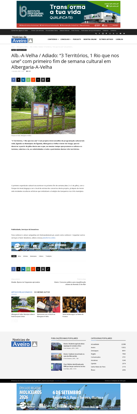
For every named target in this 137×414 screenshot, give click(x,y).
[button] (96, 33)
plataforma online (49, 238)
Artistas (25, 256)
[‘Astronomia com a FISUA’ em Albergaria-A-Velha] (48, 305)
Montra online (90, 39)
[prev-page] (12, 320)
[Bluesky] (124, 33)
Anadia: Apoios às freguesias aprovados (25, 282)
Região (13, 50)
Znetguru (64, 381)
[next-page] (16, 320)
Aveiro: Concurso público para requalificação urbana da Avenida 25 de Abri (70, 283)
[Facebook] (99, 33)
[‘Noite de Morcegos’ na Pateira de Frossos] (74, 305)
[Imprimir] (43, 80)
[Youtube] (120, 33)
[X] (113, 33)
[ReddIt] (33, 80)
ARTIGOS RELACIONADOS (21, 292)
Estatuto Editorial (64, 30)
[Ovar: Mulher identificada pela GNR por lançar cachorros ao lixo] (56, 367)
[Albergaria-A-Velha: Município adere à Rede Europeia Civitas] (23, 305)
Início (13, 47)
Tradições (49, 256)
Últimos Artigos (106, 39)
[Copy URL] (48, 80)
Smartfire (57, 381)
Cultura (41, 256)
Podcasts (77, 39)
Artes (19, 256)
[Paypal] (106, 33)
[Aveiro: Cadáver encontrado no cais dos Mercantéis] (56, 356)
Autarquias (33, 256)
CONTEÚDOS (52, 39)
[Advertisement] (48, 168)
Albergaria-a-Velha (22, 47)
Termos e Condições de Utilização (115, 381)
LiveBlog (119, 39)
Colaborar (105, 30)
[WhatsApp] (117, 33)
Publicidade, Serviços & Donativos (91, 30)
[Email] (38, 80)
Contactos (113, 30)
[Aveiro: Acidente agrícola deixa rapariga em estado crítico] (56, 346)
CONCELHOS (65, 39)
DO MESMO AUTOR (42, 292)
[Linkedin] (23, 80)
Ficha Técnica (75, 30)
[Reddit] (110, 33)
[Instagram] (102, 33)
